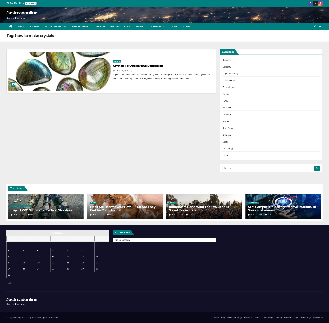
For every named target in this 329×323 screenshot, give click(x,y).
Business (34, 26)
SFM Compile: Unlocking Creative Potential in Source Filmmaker (282, 208)
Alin (32, 215)
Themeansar (54, 317)
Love (127, 26)
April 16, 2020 (122, 71)
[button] (315, 26)
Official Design (267, 317)
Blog (223, 317)
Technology (156, 26)
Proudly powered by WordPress (18, 317)
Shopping (227, 135)
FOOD (225, 101)
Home (21, 26)
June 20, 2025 (19, 215)
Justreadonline (21, 12)
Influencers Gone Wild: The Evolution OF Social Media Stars (199, 208)
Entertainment (81, 26)
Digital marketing (56, 26)
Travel (173, 26)
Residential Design (291, 317)
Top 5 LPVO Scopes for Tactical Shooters (41, 210)
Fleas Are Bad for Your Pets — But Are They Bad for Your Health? (122, 208)
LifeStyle (226, 114)
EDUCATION (228, 80)
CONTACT (188, 26)
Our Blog (278, 317)
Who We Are (318, 317)
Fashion (100, 26)
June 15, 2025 (177, 215)
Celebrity (226, 67)
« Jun (8, 283)
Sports (225, 142)
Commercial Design (234, 317)
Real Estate (227, 128)
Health (114, 26)
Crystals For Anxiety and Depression (138, 66)
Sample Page (306, 317)
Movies (139, 26)
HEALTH (226, 108)
